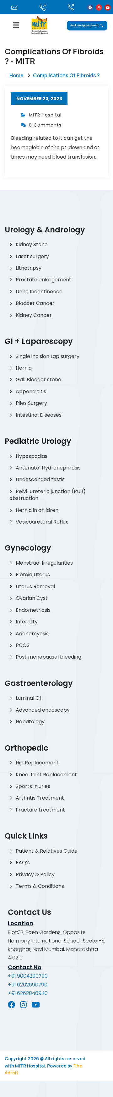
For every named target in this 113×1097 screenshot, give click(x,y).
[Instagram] (99, 7)
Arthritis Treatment (40, 797)
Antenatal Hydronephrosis (48, 467)
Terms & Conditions (40, 886)
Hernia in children (37, 510)
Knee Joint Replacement (46, 774)
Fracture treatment (40, 809)
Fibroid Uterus (33, 574)
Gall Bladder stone (38, 379)
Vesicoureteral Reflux (42, 521)
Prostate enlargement (43, 279)
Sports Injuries (33, 786)
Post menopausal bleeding (48, 656)
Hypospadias (31, 456)
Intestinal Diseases (39, 415)
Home (16, 75)
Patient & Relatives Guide (47, 851)
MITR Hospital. (30, 1066)
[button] (15, 25)
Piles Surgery (31, 403)
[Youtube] (108, 7)
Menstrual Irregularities (44, 563)
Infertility (27, 621)
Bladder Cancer (35, 303)
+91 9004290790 (28, 976)
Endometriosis (33, 610)
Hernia (24, 368)
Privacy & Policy (35, 874)
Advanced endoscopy (43, 710)
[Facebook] (90, 7)
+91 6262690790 (27, 984)
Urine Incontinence (39, 291)
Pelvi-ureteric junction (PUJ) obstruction (47, 495)
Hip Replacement (37, 762)
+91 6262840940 (28, 993)
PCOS (23, 645)
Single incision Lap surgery (47, 356)
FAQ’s (23, 862)
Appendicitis (31, 391)
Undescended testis (40, 479)
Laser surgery (32, 256)
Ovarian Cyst (32, 598)
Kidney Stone (32, 244)
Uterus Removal (35, 586)
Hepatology (30, 721)
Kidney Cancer (34, 315)
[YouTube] (35, 1004)
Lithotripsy (28, 268)
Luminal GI (28, 698)
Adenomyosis (32, 633)
